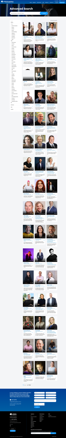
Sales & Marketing (14, 90)
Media (12, 77)
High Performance (14, 66)
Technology (13, 99)
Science (13, 92)
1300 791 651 (14, 399)
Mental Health (14, 81)
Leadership (13, 36)
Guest (12, 63)
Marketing (13, 75)
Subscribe (12, 430)
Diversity (13, 48)
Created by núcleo (54, 436)
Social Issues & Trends (14, 93)
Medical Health (14, 80)
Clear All (12, 21)
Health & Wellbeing (14, 31)
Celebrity (13, 28)
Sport (12, 95)
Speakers (32, 414)
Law (12, 72)
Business (13, 27)
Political (13, 84)
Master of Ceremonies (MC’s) (52, 416)
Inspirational (13, 34)
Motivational (13, 37)
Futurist (13, 30)
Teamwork (13, 98)
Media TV (13, 78)
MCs (49, 414)
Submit (53, 433)
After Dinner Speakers (14, 25)
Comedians (41, 415)
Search (57, 2)
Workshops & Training (14, 101)
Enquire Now (62, 2)
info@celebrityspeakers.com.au (15, 401)
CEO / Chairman (14, 42)
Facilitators (49, 415)
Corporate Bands (42, 416)
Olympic (13, 83)
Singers (41, 421)
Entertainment (14, 54)
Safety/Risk (13, 89)
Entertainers (42, 414)
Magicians (41, 420)
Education (13, 51)
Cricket (13, 45)
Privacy (22, 436)
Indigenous (13, 33)
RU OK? (13, 86)
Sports (12, 39)
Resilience (13, 87)
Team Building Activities (15, 96)
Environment (13, 57)
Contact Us (12, 428)
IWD (12, 69)
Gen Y (12, 60)
